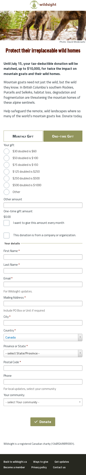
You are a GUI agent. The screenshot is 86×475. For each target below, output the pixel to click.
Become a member (14, 467)
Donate (45, 421)
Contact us (59, 467)
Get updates (62, 462)
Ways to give (40, 462)
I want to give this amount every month (38, 223)
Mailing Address (15, 297)
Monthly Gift (23, 136)
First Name (12, 251)
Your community (14, 395)
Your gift (9, 145)
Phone (8, 375)
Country (10, 330)
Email (8, 278)
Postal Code (12, 362)
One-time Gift (63, 136)
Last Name (12, 264)
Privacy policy (39, 467)
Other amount (13, 199)
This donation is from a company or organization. (44, 235)
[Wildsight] (43, 8)
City (7, 316)
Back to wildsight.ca (15, 462)
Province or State (16, 346)
